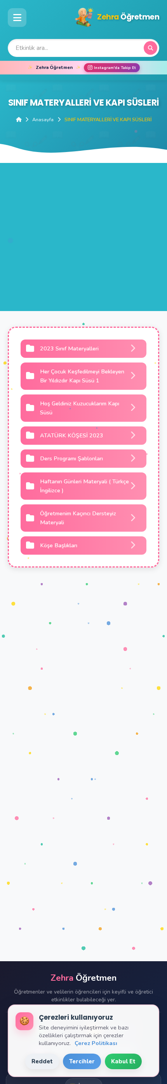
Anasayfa (43, 119)
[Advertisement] (83, 247)
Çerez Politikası (96, 1043)
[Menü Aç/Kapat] (17, 17)
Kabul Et (123, 1061)
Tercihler (82, 1061)
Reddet (42, 1061)
